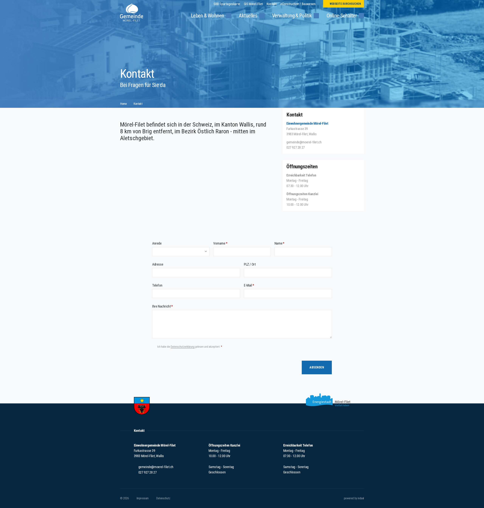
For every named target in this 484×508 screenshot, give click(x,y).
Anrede (157, 243)
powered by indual (354, 498)
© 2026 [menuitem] (124, 498)
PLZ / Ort (250, 264)
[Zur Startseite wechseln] (131, 12)
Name (287, 243)
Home (123, 104)
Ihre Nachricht (169, 306)
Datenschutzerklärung (183, 346)
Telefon (157, 285)
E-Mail (256, 285)
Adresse (157, 264)
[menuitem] (226, 4)
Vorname (227, 243)
